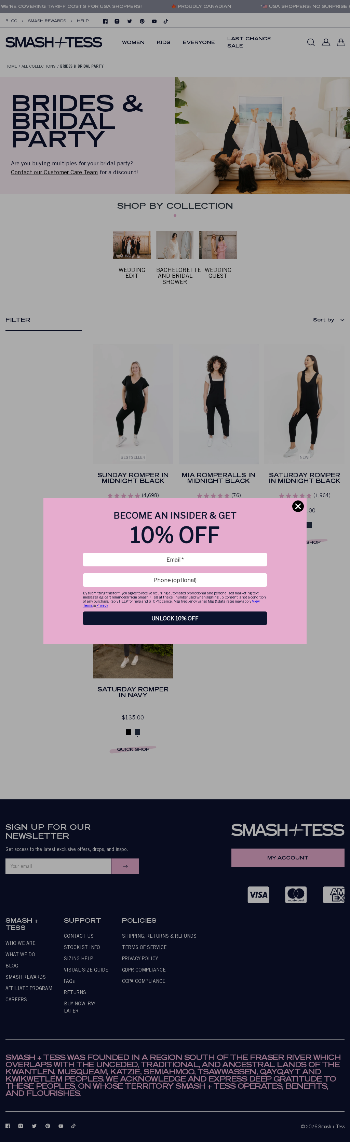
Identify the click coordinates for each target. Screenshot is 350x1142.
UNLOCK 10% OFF (175, 618)
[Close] (298, 506)
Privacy (102, 605)
